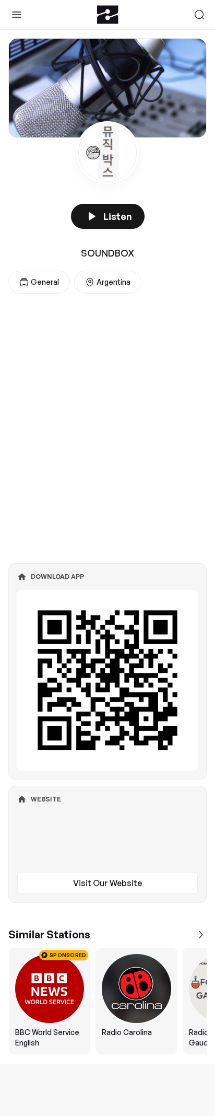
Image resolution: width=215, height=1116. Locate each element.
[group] (107, 1001)
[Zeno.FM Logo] (107, 14)
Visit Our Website (107, 883)
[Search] (199, 14)
